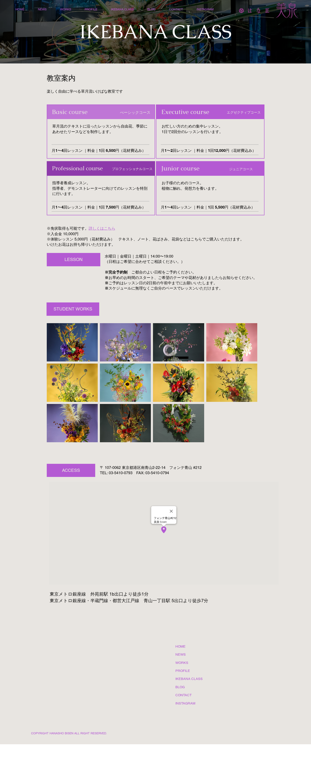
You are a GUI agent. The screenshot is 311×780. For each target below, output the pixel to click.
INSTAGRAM (185, 703)
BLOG (180, 687)
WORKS (181, 663)
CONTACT (183, 695)
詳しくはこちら (102, 228)
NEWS (180, 654)
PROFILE (182, 671)
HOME (180, 646)
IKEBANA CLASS (189, 679)
